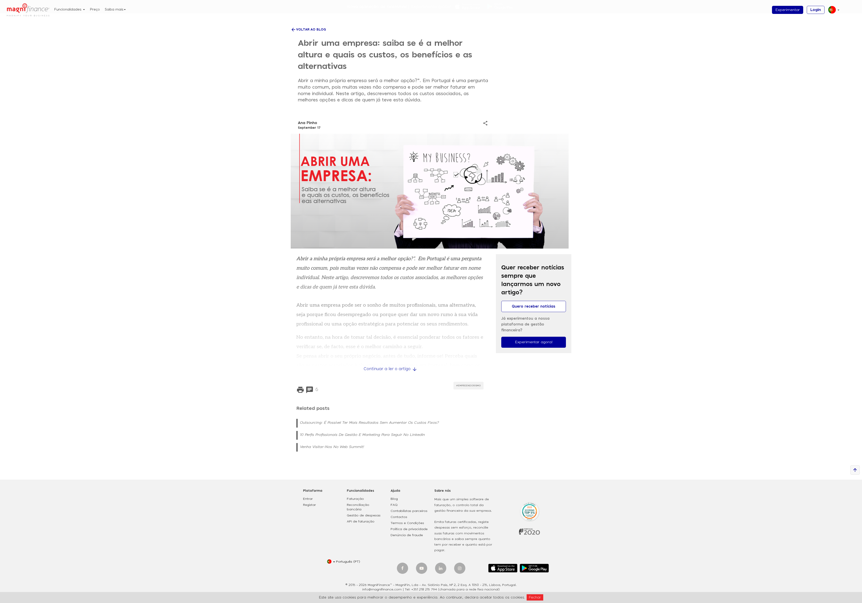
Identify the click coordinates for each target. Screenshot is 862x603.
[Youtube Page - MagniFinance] (421, 568)
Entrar (308, 498)
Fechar (535, 597)
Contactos (399, 517)
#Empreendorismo (468, 386)
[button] (832, 11)
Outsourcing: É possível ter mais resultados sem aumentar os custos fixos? (369, 422)
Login (815, 10)
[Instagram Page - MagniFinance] (459, 568)
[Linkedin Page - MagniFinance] (440, 568)
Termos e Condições (407, 523)
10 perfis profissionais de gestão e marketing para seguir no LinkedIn (362, 435)
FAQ (394, 505)
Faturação (355, 498)
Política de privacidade (409, 529)
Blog (394, 498)
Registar (309, 505)
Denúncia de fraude (407, 535)
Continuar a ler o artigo (390, 369)
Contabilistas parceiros (409, 511)
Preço (95, 9)
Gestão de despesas (363, 515)
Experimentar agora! (533, 342)
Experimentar (787, 10)
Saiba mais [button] (114, 9)
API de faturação (360, 521)
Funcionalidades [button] (68, 9)
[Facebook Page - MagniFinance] (402, 568)
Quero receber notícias (533, 306)
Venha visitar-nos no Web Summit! (332, 447)
